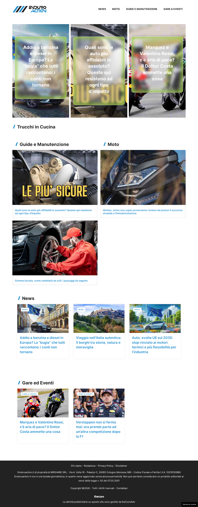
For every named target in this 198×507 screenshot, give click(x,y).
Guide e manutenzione (141, 9)
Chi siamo (76, 465)
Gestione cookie (189, 504)
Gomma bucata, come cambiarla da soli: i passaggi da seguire (51, 280)
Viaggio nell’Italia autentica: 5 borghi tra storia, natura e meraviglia (98, 342)
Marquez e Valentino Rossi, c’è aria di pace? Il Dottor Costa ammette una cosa (42, 427)
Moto (116, 9)
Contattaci (122, 488)
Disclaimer (121, 465)
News (102, 9)
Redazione (90, 465)
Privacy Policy (105, 465)
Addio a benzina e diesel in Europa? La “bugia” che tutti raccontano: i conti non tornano (40, 66)
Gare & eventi (173, 9)
